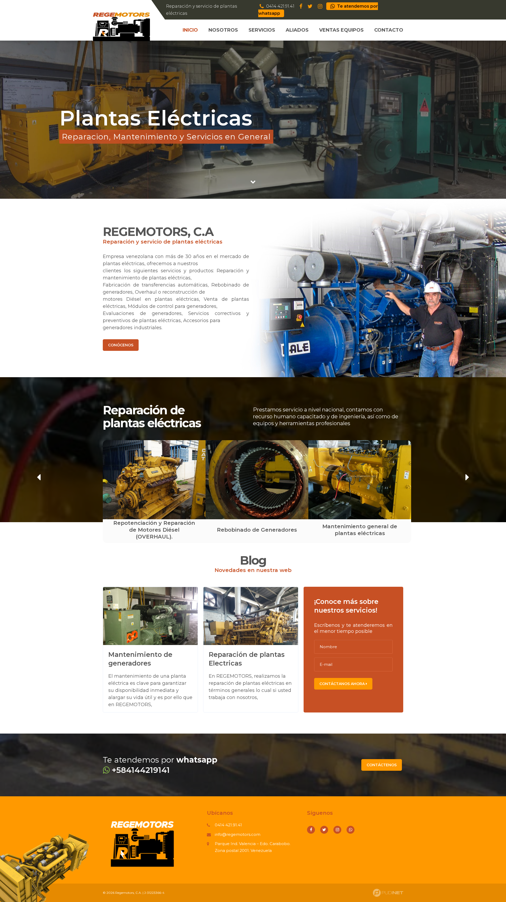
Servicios (262, 30)
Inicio (190, 30)
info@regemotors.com (237, 834)
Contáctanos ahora (342, 683)
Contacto (388, 30)
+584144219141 (140, 770)
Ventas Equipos (341, 30)
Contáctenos (382, 765)
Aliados (297, 30)
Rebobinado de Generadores (154, 530)
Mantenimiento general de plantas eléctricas (257, 529)
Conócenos (120, 345)
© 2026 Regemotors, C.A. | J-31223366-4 (133, 893)
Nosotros (223, 30)
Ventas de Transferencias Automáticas (360, 529)
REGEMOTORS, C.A (158, 231)
